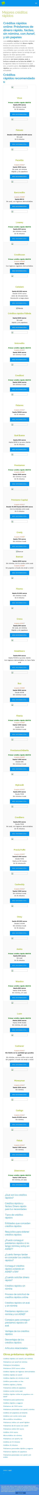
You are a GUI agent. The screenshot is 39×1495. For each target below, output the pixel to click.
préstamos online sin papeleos (14, 1388)
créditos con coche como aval (14, 1416)
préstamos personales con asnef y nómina (18, 1409)
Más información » (19, 144)
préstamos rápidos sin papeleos (15, 1452)
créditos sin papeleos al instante (15, 1413)
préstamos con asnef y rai (12, 1439)
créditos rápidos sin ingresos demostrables (19, 1371)
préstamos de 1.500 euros (12, 1406)
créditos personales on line (13, 1381)
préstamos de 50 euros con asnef (15, 1426)
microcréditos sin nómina (12, 1435)
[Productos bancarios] (3, 3)
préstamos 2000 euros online (14, 1368)
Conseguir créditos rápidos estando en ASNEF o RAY (14, 1269)
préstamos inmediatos (11, 1365)
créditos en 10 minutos (11, 1442)
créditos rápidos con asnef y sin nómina (18, 1358)
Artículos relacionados (16, 1348)
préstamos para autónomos (13, 1400)
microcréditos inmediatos (12, 1419)
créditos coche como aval (13, 1391)
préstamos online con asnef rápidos (16, 1422)
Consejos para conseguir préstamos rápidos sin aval (17, 1322)
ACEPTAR (20, 1493)
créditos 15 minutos (10, 1445)
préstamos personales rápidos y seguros (18, 1448)
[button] (19, 1196)
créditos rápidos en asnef (12, 1375)
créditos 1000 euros (10, 1432)
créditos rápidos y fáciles (12, 1384)
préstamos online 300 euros (13, 1429)
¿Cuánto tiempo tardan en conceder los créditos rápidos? (17, 1257)
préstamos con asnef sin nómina (15, 1362)
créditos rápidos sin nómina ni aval (16, 1378)
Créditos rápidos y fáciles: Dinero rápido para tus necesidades (16, 1206)
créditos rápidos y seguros (13, 1403)
